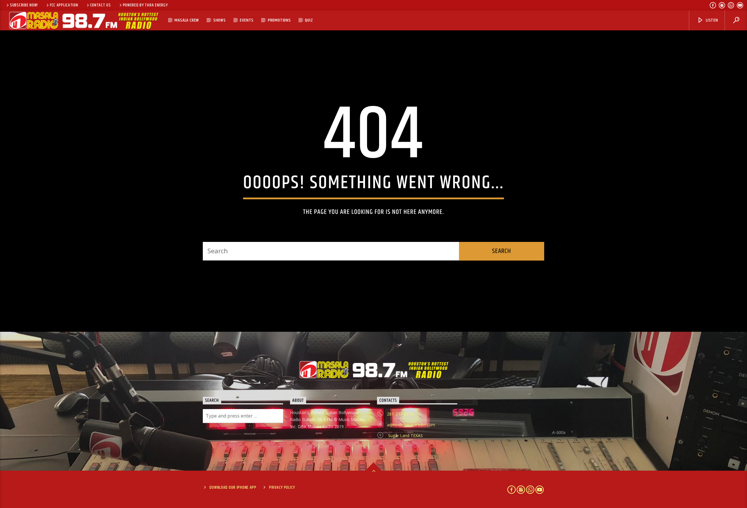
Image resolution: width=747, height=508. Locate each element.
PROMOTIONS (279, 20)
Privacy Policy (282, 487)
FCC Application (64, 5)
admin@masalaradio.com (411, 424)
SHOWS (219, 20)
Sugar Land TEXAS (405, 435)
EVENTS (247, 20)
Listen (711, 20)
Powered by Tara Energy (145, 5)
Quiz (309, 20)
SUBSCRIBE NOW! (24, 5)
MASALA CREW (186, 20)
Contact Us (100, 5)
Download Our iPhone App (233, 487)
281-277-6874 (400, 414)
